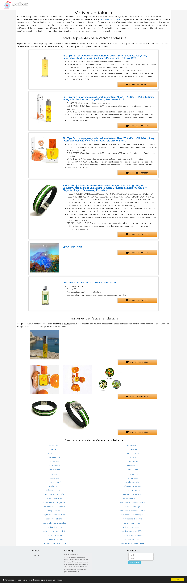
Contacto (35, 555)
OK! (177, 579)
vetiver (117, 19)
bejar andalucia (106, 19)
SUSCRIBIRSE (134, 562)
